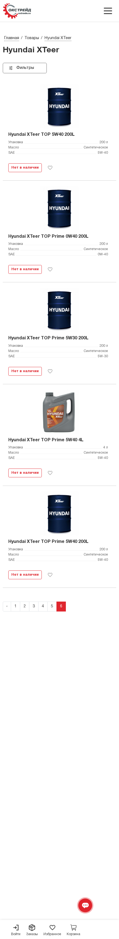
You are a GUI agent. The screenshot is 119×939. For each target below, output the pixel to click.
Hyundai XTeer (58, 38)
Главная (11, 38)
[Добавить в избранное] (50, 167)
